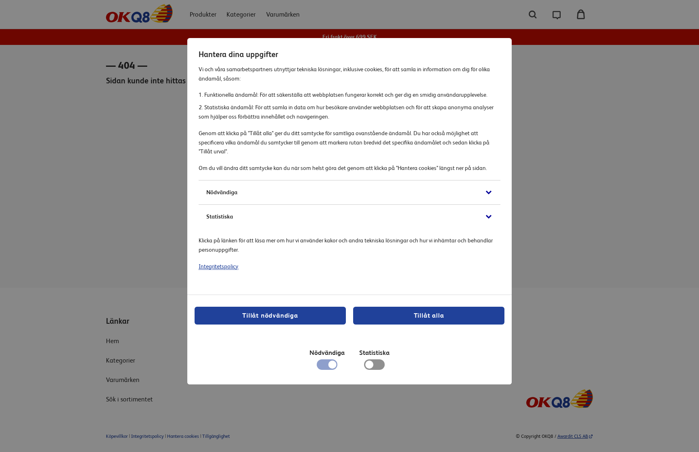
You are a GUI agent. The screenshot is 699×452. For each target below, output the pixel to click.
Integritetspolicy (218, 266)
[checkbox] (374, 366)
